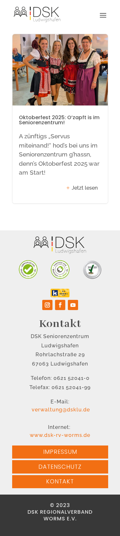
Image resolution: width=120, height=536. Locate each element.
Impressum (60, 452)
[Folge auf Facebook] (60, 305)
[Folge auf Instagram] (47, 305)
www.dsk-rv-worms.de (60, 435)
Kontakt (60, 481)
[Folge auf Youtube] (73, 305)
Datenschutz (60, 467)
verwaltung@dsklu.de (60, 410)
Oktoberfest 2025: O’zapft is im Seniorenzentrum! (60, 118)
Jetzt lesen (85, 188)
